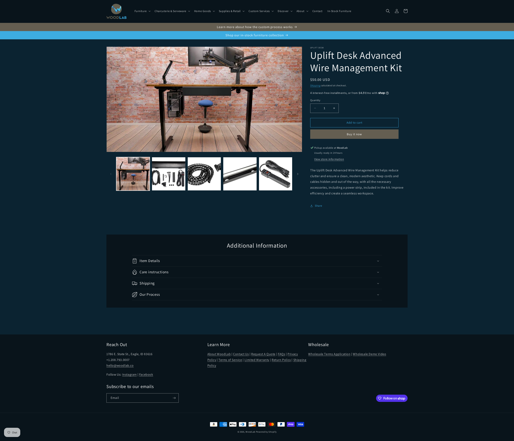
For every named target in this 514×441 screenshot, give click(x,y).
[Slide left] (110, 174)
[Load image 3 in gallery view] (204, 174)
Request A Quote (263, 354)
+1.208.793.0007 (118, 360)
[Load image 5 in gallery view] (275, 174)
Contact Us (241, 354)
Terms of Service (230, 360)
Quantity (315, 100)
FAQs (281, 354)
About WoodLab (219, 354)
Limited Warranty (257, 360)
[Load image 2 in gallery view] (168, 174)
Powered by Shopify (266, 431)
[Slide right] (297, 174)
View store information (329, 159)
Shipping (315, 85)
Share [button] (318, 205)
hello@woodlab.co (120, 365)
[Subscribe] (174, 398)
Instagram (129, 374)
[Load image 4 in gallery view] (240, 174)
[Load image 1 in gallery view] (133, 174)
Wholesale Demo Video (369, 354)
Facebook (146, 374)
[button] (142, 11)
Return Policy (281, 360)
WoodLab (250, 431)
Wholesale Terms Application (329, 354)
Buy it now (354, 134)
